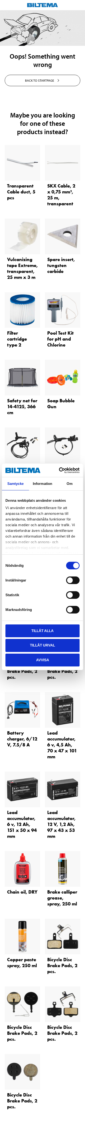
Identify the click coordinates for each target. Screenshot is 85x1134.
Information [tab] (42, 483)
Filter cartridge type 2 (17, 339)
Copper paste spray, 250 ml (22, 962)
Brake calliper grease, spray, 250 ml (62, 898)
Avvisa (42, 660)
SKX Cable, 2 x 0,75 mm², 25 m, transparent (61, 195)
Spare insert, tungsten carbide (61, 265)
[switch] (73, 580)
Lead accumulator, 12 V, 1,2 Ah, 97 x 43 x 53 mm (61, 824)
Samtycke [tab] (15, 483)
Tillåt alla (42, 630)
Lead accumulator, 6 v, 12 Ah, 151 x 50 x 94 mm (22, 824)
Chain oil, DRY (22, 892)
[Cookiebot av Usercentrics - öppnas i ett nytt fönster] (60, 470)
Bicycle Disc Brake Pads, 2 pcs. (22, 671)
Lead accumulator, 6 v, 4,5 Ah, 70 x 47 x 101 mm (62, 745)
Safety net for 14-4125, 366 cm (22, 407)
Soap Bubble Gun (61, 404)
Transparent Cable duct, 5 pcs (21, 192)
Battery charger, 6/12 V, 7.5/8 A (22, 739)
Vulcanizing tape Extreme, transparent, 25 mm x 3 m (22, 268)
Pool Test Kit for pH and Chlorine (60, 339)
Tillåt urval (42, 645)
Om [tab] (69, 483)
